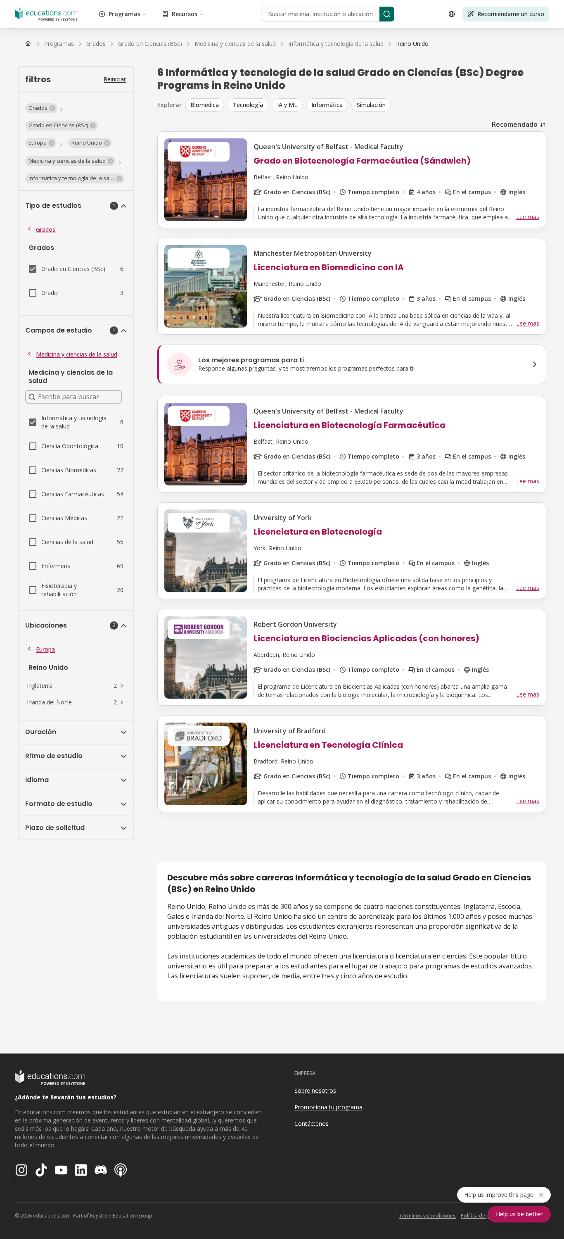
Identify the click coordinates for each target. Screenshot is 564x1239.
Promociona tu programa (328, 1107)
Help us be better (519, 1214)
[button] (41, 108)
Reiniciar (115, 79)
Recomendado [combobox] (515, 124)
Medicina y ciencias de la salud (76, 354)
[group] (365, 105)
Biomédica (204, 105)
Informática (327, 105)
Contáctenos (311, 1123)
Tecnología (248, 105)
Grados (45, 229)
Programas (124, 14)
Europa (45, 649)
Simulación (371, 105)
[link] (412, 44)
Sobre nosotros (315, 1090)
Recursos (184, 14)
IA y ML (287, 105)
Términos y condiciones (427, 1215)
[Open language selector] (451, 14)
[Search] (386, 14)
